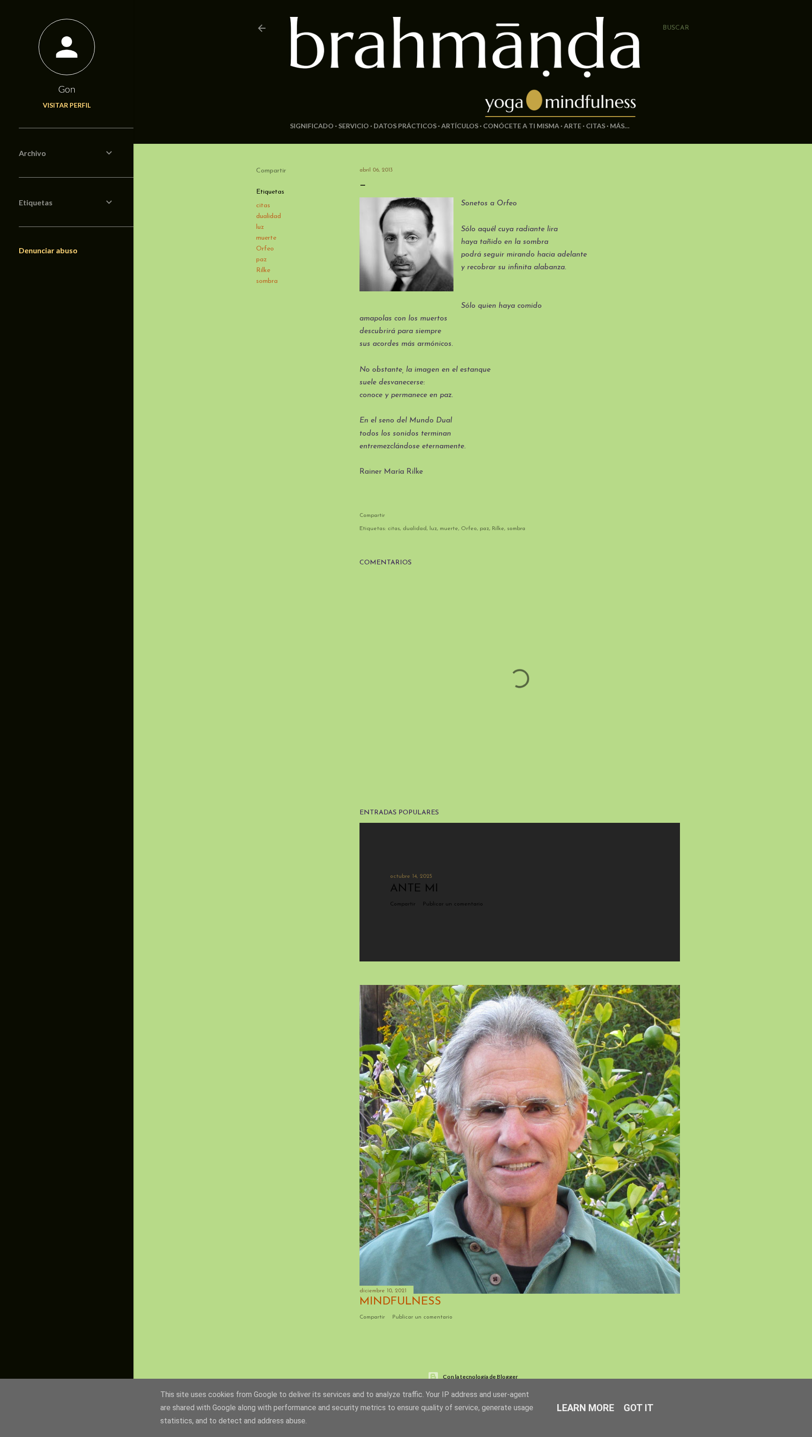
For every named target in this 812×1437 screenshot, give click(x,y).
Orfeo (265, 248)
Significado (312, 126)
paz (261, 259)
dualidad (268, 216)
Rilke (263, 270)
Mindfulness (400, 1301)
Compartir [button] (271, 170)
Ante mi (414, 888)
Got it (639, 1408)
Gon (66, 88)
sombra (267, 281)
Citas (595, 126)
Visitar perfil (67, 105)
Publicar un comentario (453, 904)
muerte (266, 238)
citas (263, 205)
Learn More (585, 1408)
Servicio (353, 126)
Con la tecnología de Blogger (480, 1376)
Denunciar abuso (48, 250)
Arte (572, 126)
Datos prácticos (405, 126)
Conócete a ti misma (521, 126)
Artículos (459, 126)
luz (260, 227)
